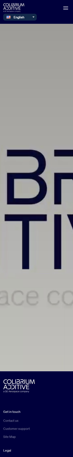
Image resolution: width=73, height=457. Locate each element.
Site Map (9, 437)
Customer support (16, 429)
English (19, 17)
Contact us (10, 420)
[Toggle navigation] (66, 8)
